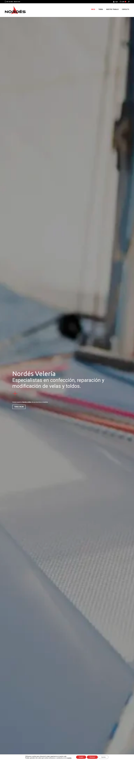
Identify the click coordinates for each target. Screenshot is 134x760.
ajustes (69, 758)
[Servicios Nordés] (67, 393)
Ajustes (103, 757)
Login (116, 1)
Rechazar (92, 757)
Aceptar (81, 757)
